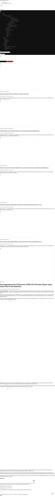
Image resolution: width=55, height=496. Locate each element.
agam (8, 289)
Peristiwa (8, 32)
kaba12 (1, 494)
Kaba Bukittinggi (9, 24)
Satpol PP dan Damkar (14, 21)
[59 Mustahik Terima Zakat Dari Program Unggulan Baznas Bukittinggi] (19, 126)
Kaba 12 (3, 14)
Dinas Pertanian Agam (14, 20)
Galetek (5, 43)
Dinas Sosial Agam (14, 19)
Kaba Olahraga (9, 34)
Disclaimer (6, 49)
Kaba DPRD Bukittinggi (13, 26)
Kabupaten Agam (16, 289)
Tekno (7, 35)
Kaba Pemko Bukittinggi (13, 25)
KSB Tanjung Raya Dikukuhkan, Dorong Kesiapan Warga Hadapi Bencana (21, 241)
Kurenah (5, 42)
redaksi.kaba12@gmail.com (7, 3)
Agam (1, 165)
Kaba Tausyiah (6, 40)
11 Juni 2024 (4, 289)
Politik (7, 33)
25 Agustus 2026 (5, 96)
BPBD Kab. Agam (14, 18)
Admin (1, 96)
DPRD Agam (11, 22)
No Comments (10, 96)
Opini (5, 38)
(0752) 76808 (4, 2)
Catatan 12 (4, 37)
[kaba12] (0, 56)
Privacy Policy (6, 47)
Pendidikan (8, 31)
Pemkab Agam (11, 17)
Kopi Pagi (6, 41)
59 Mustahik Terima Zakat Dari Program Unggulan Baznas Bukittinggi (19, 130)
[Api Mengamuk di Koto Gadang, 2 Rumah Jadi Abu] (19, 89)
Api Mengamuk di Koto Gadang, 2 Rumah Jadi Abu (14, 94)
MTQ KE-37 (8, 30)
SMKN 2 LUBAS (12, 23)
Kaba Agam (8, 16)
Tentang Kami (4, 44)
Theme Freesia (10, 494)
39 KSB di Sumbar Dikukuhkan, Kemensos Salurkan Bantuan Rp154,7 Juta (21, 204)
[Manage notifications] (52, 493)
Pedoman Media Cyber (8, 48)
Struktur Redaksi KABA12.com (9, 46)
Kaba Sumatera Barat (8, 15)
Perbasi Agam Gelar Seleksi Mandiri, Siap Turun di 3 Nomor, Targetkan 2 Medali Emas (24, 167)
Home (3, 13)
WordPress (15, 494)
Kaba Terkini (6, 91)
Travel (7, 36)
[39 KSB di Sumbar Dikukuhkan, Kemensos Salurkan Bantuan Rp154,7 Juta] (19, 200)
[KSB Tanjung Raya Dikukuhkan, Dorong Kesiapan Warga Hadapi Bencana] (19, 237)
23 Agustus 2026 (5, 169)
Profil (5, 45)
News (8, 239)
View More (10, 61)
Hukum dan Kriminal (10, 29)
